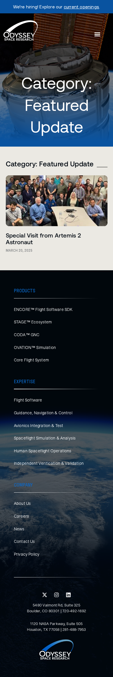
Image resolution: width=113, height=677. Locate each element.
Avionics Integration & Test (38, 425)
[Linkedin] (68, 595)
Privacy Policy (26, 554)
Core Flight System (31, 360)
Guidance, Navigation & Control (43, 413)
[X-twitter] (44, 595)
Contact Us (24, 541)
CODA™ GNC (26, 335)
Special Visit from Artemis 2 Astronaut (43, 238)
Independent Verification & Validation (49, 463)
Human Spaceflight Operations (42, 451)
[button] (97, 34)
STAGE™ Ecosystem (33, 322)
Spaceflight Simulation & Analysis (45, 438)
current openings (81, 6)
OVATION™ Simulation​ (35, 347)
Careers (21, 516)
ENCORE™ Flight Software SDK (43, 309)
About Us (22, 503)
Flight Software (28, 400)
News (19, 529)
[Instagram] (56, 595)
